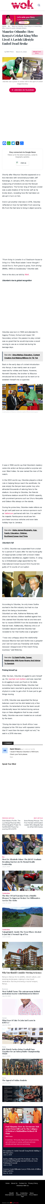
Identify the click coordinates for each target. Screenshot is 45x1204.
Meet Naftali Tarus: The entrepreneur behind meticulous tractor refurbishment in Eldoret (21, 992)
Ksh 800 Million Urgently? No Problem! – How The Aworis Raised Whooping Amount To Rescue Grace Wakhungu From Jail (20, 1161)
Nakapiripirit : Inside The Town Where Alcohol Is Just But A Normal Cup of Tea (21, 933)
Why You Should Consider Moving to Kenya (21, 972)
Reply (11, 757)
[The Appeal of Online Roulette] (22, 1094)
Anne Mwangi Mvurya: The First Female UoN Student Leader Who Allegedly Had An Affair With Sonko (33, 823)
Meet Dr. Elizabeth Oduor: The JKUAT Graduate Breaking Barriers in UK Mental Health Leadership (21, 861)
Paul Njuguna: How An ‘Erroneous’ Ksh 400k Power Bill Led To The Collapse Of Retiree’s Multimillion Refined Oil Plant (22, 1130)
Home (4, 26)
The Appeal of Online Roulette (14, 1080)
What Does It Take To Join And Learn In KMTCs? (18, 1021)
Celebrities (6, 893)
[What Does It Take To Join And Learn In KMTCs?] (22, 1036)
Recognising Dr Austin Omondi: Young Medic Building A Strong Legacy (22, 1152)
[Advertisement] (22, 117)
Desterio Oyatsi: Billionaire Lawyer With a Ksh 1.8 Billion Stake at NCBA (22, 1170)
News (4, 1047)
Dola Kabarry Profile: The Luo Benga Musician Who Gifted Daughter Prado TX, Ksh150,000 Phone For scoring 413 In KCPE (11, 824)
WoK (27, 274)
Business (6, 969)
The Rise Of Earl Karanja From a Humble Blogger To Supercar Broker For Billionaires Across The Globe (21, 898)
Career (4, 1018)
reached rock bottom (17, 679)
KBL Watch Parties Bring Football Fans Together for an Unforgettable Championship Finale (21, 1051)
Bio (9, 26)
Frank (16, 1203)
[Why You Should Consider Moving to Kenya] (22, 956)
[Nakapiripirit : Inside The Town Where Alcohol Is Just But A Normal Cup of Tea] (22, 917)
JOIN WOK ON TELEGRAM (24, 90)
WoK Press (9, 1136)
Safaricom (9, 513)
